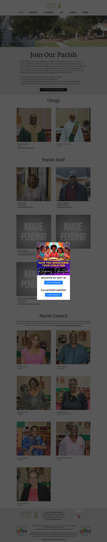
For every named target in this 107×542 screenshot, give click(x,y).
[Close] (68, 244)
